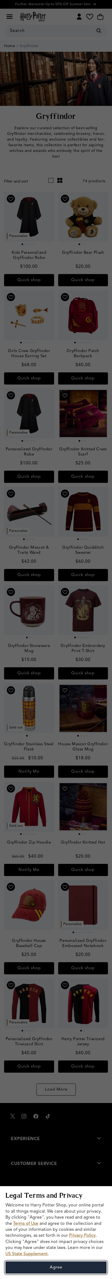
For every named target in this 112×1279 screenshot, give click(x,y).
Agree (56, 1267)
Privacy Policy (82, 1236)
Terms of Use (25, 1224)
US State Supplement (26, 1254)
